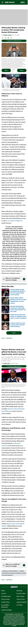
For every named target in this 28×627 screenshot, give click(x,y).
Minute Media (10, 613)
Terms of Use (20, 599)
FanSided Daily (5, 596)
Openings (19, 590)
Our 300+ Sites (21, 593)
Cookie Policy (5, 602)
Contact (3, 593)
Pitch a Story (20, 596)
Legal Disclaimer (21, 602)
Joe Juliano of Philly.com (14, 221)
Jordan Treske (7, 35)
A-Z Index (19, 605)
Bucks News (9, 338)
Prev (6, 70)
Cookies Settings (6, 610)
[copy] (11, 38)
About (3, 590)
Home (3, 338)
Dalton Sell (6, 363)
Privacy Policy (5, 599)
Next (21, 70)
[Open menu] (2, 2)
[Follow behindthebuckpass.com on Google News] (24, 279)
